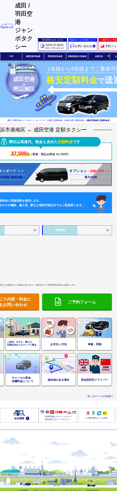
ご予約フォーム (82, 302)
